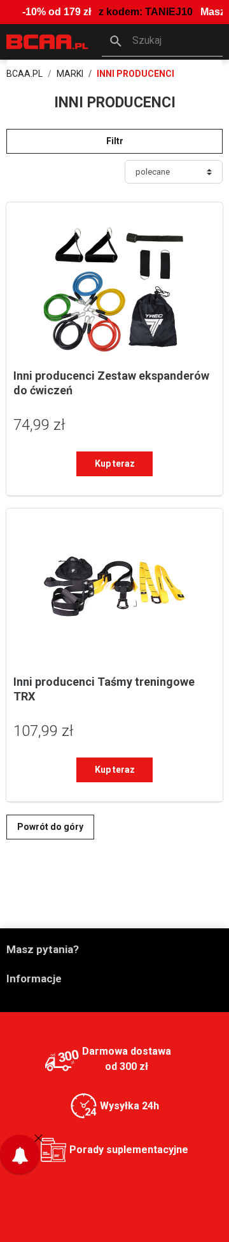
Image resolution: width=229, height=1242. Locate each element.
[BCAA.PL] (47, 41)
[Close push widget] (38, 1137)
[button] (162, 42)
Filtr (114, 141)
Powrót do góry (50, 827)
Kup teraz (115, 463)
